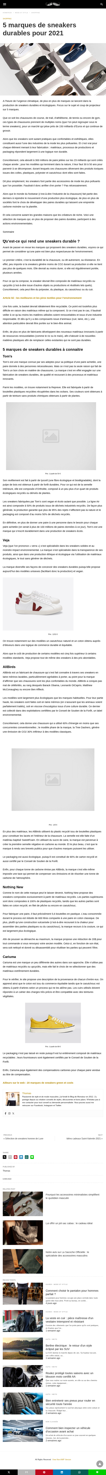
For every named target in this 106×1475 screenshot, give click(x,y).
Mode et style (21, 12)
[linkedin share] (21, 1157)
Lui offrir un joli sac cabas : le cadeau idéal (69, 1223)
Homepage (7, 12)
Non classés (52, 1421)
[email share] (10, 1157)
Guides (49, 1284)
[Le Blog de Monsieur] (52, 4)
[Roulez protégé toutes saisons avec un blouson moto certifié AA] (23, 1376)
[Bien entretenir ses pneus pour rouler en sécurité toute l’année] (23, 1403)
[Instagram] (9, 1113)
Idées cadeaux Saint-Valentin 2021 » (85, 1138)
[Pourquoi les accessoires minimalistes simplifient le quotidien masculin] (23, 1204)
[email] (26, 1472)
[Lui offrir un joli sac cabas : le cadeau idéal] (23, 1232)
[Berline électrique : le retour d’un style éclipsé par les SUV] (23, 1348)
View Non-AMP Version (61, 1460)
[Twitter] (13, 1113)
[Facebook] (5, 1113)
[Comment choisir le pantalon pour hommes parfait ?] (23, 1294)
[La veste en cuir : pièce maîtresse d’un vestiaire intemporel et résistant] (23, 1321)
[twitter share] (4, 1157)
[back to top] (99, 1463)
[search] (101, 4)
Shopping (35, 12)
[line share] (32, 1157)
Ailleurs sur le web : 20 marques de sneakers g (30, 1082)
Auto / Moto (51, 1339)
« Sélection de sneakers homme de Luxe (23, 1138)
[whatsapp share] (26, 1157)
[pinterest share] (15, 1157)
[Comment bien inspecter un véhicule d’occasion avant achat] (23, 1431)
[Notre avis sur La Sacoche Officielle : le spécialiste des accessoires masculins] (23, 1261)
